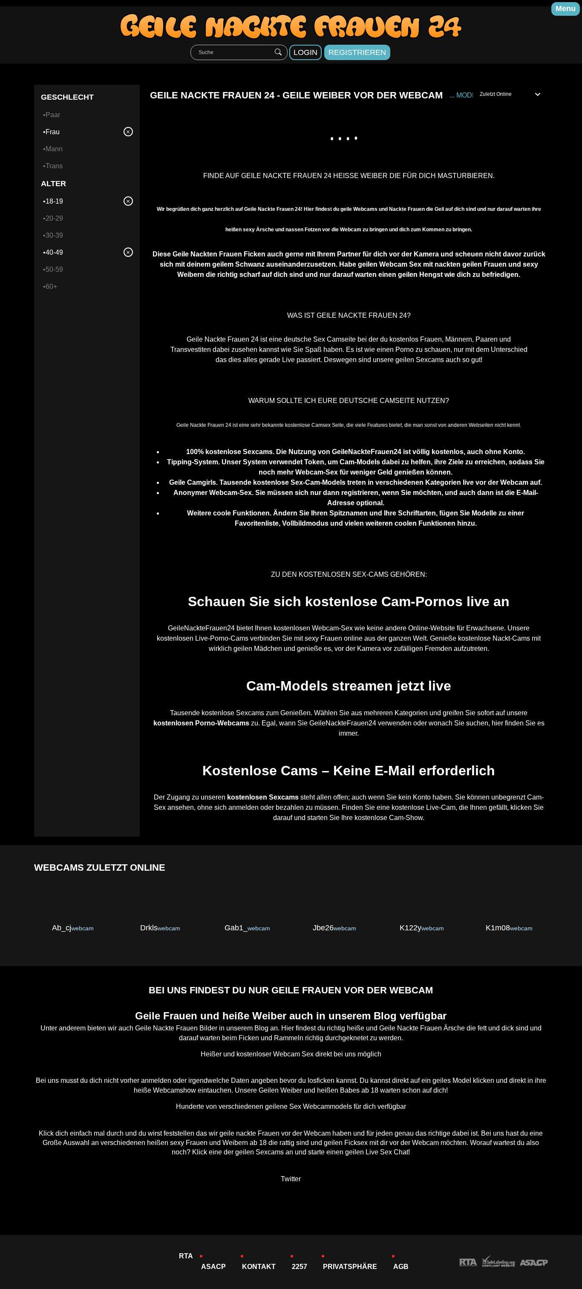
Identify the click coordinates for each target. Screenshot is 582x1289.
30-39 (54, 235)
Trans (54, 166)
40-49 (54, 252)
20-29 (54, 218)
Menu (566, 8)
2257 (299, 1266)
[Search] (278, 52)
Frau (53, 131)
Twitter (291, 1179)
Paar (53, 114)
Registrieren (357, 52)
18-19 (54, 201)
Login (305, 52)
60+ (51, 286)
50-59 (54, 269)
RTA (186, 1256)
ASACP (213, 1266)
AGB (401, 1266)
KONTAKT (259, 1266)
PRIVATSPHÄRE (350, 1266)
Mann (54, 148)
